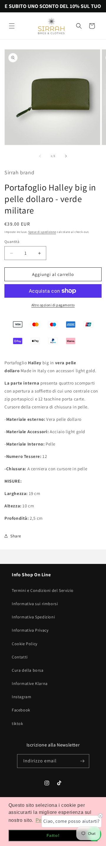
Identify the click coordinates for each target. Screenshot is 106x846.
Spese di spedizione (42, 232)
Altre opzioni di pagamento (53, 305)
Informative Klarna (30, 683)
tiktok (17, 723)
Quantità (11, 241)
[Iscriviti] (82, 761)
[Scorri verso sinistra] (40, 156)
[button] (11, 25)
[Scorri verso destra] (65, 156)
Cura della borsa (28, 670)
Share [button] (15, 536)
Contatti (20, 657)
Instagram (21, 696)
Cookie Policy (24, 643)
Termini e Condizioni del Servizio (43, 590)
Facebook (21, 710)
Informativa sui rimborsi (35, 603)
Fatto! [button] (53, 835)
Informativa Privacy (30, 630)
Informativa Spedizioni (33, 617)
